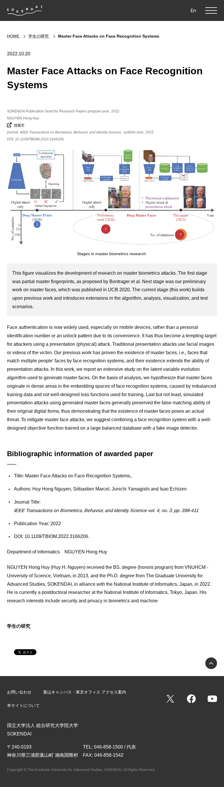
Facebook (191, 698)
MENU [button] (211, 10)
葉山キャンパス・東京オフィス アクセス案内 (84, 692)
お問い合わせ (19, 692)
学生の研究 (18, 626)
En (193, 10)
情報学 (19, 125)
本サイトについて (23, 705)
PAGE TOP (211, 663)
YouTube (212, 698)
